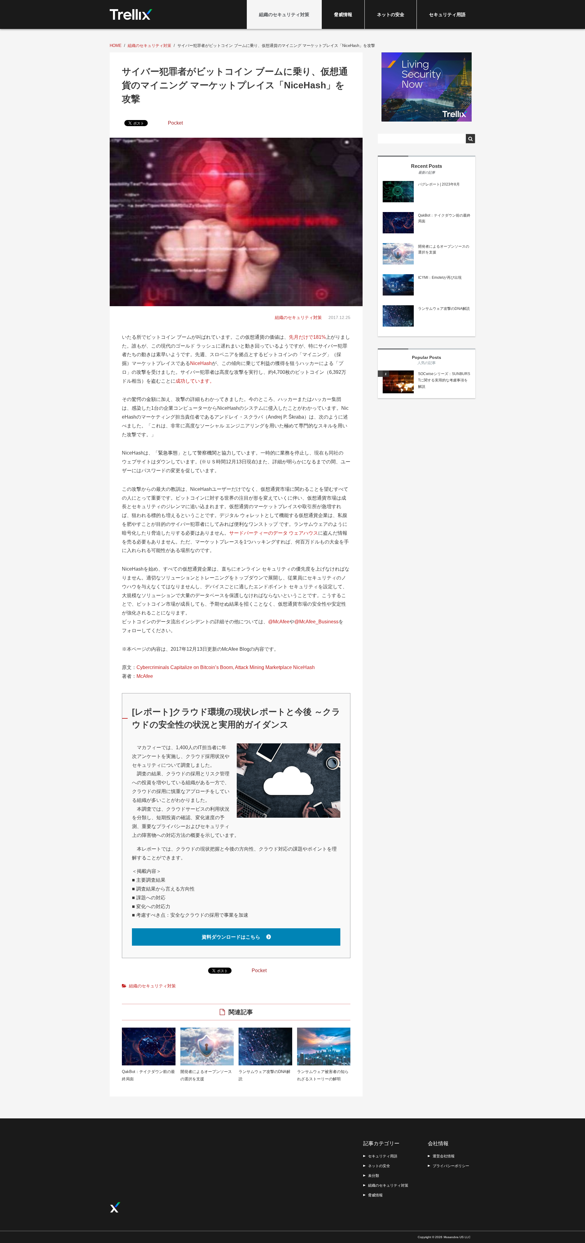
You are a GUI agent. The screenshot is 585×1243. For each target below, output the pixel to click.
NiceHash (201, 363)
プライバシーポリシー (451, 1166)
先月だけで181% (307, 337)
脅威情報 (343, 14)
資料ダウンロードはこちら (231, 937)
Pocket (175, 123)
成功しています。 (195, 381)
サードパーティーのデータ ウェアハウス (273, 533)
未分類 (373, 1176)
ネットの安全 (390, 14)
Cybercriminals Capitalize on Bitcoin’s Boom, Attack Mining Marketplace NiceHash (225, 667)
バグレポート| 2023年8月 (439, 184)
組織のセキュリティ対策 (284, 14)
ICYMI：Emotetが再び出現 (440, 277)
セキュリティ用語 (447, 14)
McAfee (144, 676)
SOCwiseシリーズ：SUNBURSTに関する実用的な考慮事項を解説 (444, 380)
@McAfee (278, 621)
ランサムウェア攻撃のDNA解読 (444, 308)
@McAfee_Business (316, 621)
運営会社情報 (444, 1156)
